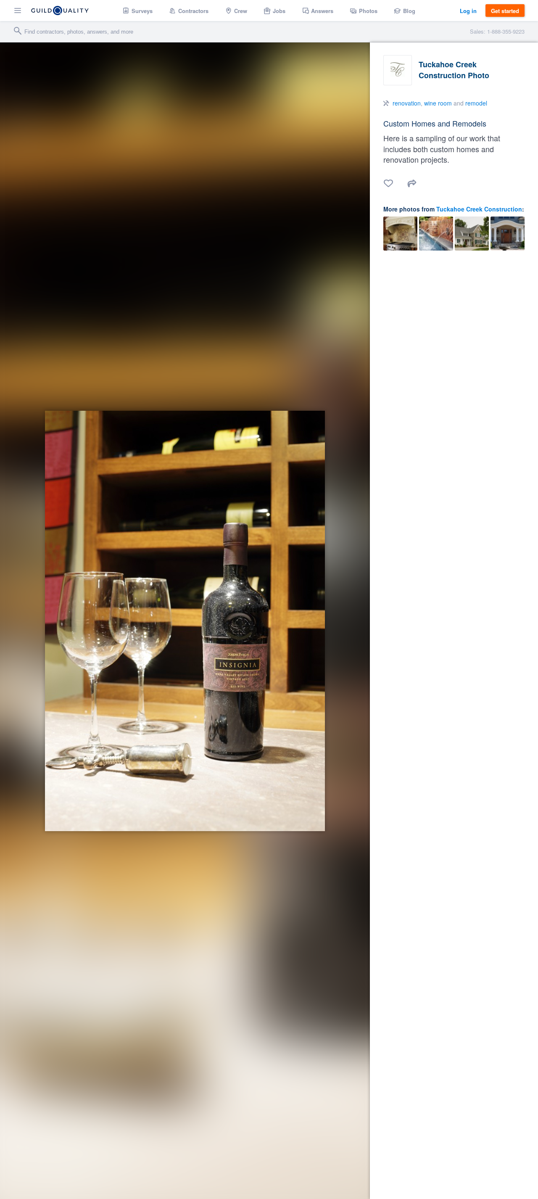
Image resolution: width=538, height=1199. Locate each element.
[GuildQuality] (59, 10)
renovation (407, 103)
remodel (476, 103)
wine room (438, 103)
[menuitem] (137, 10)
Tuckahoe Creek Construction (479, 209)
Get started (505, 11)
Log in (468, 11)
